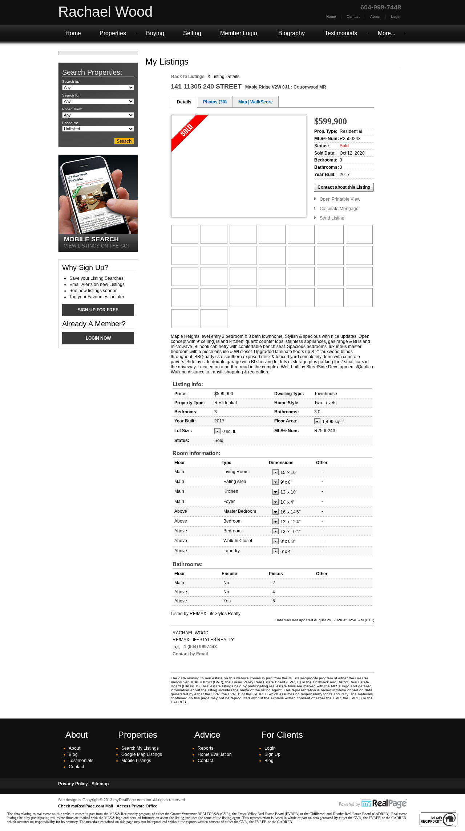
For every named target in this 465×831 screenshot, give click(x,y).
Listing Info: (188, 384)
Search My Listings (140, 748)
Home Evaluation (215, 754)
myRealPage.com (373, 804)
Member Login (238, 33)
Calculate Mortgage (339, 208)
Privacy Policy (73, 783)
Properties (113, 33)
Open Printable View (340, 199)
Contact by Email (190, 653)
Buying (155, 33)
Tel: (176, 647)
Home (331, 17)
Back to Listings (188, 76)
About (375, 17)
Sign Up (272, 754)
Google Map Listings (141, 754)
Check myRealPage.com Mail (85, 806)
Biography (291, 33)
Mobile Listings (136, 760)
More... (386, 33)
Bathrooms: (188, 564)
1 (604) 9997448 (200, 646)
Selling (192, 33)
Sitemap (100, 783)
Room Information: (197, 453)
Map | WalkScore (255, 102)
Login (395, 17)
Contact (353, 17)
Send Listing (332, 218)
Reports (205, 748)
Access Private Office (137, 806)
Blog (73, 754)
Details (184, 102)
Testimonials (341, 33)
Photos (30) (215, 102)
